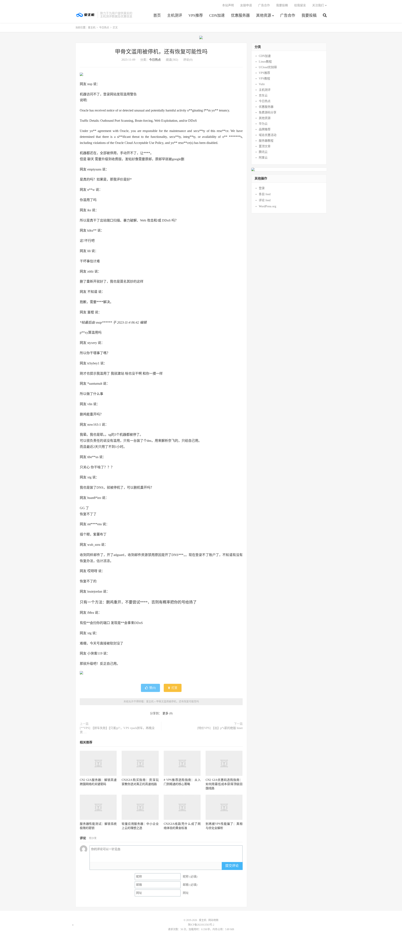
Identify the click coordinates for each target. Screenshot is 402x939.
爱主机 (85, 15)
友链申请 (246, 5)
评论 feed (265, 200)
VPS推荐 (195, 15)
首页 (157, 15)
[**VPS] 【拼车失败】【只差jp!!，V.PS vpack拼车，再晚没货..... (117, 730)
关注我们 (318, 5)
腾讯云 (263, 152)
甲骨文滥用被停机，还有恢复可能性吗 (161, 52)
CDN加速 (217, 15)
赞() (152, 687)
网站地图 (213, 920)
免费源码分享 (267, 112)
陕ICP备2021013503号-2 (201, 924)
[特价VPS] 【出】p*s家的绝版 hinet (220, 728)
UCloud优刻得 (268, 67)
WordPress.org (267, 206)
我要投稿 (309, 15)
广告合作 (287, 15)
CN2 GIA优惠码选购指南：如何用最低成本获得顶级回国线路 (224, 784)
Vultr (262, 84)
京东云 (263, 95)
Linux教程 (265, 61)
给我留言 (300, 5)
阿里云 (263, 157)
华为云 (263, 123)
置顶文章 (265, 146)
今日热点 (104, 27)
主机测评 (174, 15)
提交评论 (232, 865)
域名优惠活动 (267, 135)
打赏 (174, 687)
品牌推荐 (265, 129)
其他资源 (263, 15)
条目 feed (265, 194)
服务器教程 (266, 140)
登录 (262, 188)
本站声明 (228, 5)
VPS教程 (264, 78)
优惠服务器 (240, 15)
